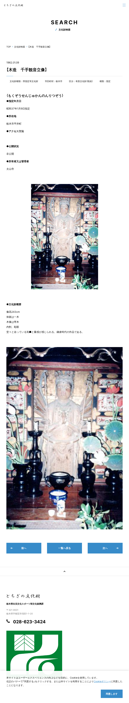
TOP (8, 46)
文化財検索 (19, 46)
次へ (105, 548)
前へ (23, 548)
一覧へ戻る (64, 548)
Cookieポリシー (102, 681)
